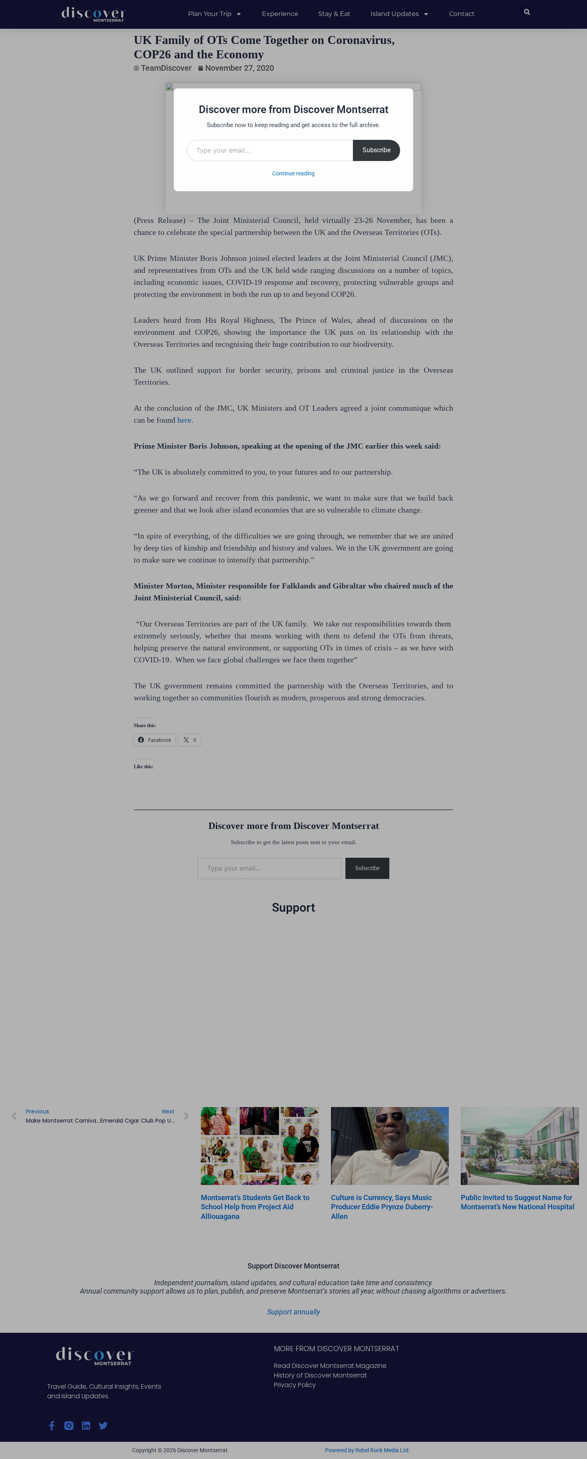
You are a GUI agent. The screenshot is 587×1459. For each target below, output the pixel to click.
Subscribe (377, 150)
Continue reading (293, 173)
